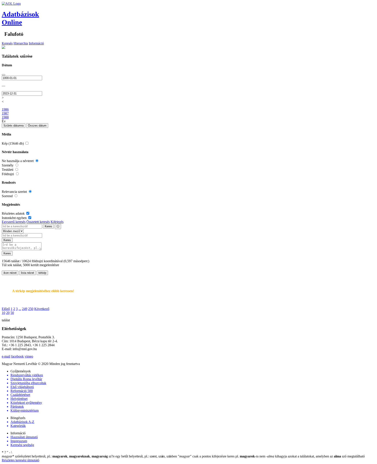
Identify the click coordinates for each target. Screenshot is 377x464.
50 (12, 313)
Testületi (8, 169)
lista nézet (27, 272)
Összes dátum (37, 125)
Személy (8, 165)
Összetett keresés (38, 222)
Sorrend (8, 196)
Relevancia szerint (15, 191)
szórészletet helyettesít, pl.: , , (55, 456)
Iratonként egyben (14, 218)
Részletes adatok (14, 213)
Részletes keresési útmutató (20, 460)
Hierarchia (21, 43)
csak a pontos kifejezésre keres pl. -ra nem (222, 456)
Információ (36, 43)
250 (30, 309)
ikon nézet (10, 272)
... (20, 309)
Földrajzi (8, 174)
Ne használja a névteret (18, 161)
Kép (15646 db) (13, 143)
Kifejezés (57, 222)
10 (3, 313)
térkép (42, 272)
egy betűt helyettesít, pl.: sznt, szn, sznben (143, 456)
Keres (48, 226)
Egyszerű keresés (14, 222)
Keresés (7, 43)
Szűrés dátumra (13, 125)
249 (24, 309)
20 (8, 313)
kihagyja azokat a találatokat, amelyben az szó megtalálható (315, 456)
